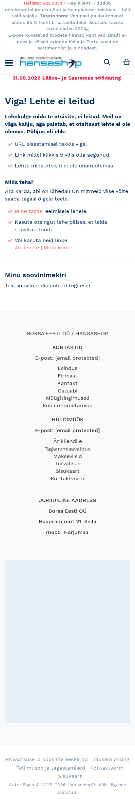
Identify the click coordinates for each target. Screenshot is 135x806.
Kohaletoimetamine (67, 405)
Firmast (67, 376)
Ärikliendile (67, 441)
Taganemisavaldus (67, 449)
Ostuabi (67, 391)
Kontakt (67, 383)
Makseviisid (67, 456)
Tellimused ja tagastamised (50, 768)
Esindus (67, 368)
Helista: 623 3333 (43, 3)
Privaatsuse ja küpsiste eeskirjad (47, 759)
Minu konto (58, 247)
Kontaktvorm (67, 478)
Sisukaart (68, 471)
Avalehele (27, 247)
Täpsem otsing (111, 759)
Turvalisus (67, 463)
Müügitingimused (67, 398)
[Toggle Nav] (9, 62)
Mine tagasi (29, 211)
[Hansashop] (50, 62)
